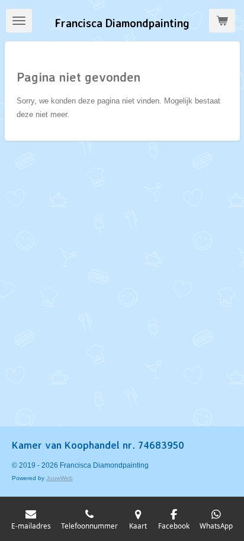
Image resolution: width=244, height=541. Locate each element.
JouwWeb (59, 478)
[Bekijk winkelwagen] (222, 21)
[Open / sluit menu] (19, 21)
